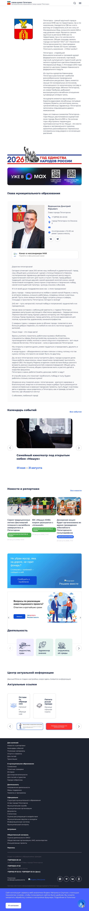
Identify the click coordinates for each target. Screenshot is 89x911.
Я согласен (13, 906)
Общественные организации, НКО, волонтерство (27, 840)
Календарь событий (15, 748)
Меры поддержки (14, 790)
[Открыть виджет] (81, 904)
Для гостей (11, 756)
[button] (10, 448)
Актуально (11, 829)
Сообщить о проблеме (24, 580)
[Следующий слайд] (80, 617)
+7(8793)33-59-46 (14, 860)
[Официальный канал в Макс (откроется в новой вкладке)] (60, 879)
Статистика (11, 814)
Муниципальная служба (17, 806)
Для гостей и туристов (16, 777)
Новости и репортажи (16, 746)
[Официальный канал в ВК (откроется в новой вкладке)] (72, 879)
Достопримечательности (17, 775)
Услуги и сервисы (14, 754)
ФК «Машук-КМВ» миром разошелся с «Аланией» (42, 522)
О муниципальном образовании (20, 764)
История (10, 772)
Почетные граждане (15, 769)
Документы (11, 811)
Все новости (76, 491)
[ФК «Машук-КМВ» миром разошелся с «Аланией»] (44, 506)
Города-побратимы (15, 780)
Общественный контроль (17, 835)
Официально (12, 797)
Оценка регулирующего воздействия (22, 817)
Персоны (11, 848)
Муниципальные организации (19, 808)
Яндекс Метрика (51, 893)
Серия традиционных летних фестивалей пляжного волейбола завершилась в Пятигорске (18, 525)
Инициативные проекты (17, 843)
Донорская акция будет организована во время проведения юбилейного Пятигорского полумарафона (69, 526)
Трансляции (12, 759)
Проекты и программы (16, 793)
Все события (76, 412)
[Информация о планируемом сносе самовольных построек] (59, 726)
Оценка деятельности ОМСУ (18, 838)
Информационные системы (18, 822)
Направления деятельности (18, 787)
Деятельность (13, 785)
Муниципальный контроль (18, 825)
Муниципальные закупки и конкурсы (22, 819)
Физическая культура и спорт (18, 535)
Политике (70, 897)
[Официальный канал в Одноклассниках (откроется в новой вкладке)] (79, 879)
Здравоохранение (65, 537)
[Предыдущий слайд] (8, 617)
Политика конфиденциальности (16, 879)
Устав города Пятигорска (17, 803)
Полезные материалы (16, 751)
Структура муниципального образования (24, 800)
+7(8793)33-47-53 (14, 866)
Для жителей (12, 743)
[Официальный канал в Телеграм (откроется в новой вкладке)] (66, 879)
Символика (11, 767)
